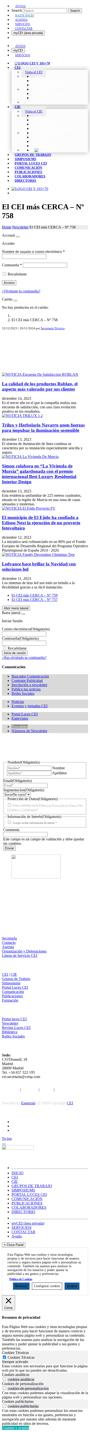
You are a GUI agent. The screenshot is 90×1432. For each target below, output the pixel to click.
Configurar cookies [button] (47, 1286)
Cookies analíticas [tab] (15, 1375)
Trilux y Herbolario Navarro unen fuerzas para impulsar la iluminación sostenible (43, 427)
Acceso (9, 283)
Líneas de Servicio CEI (19, 955)
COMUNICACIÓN (27, 1199)
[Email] (45, 361)
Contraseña (12, 265)
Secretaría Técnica (53, 328)
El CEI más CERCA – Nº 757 (35, 600)
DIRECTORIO (23, 1212)
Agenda (8, 947)
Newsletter (20, 227)
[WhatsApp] (45, 368)
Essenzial (28, 1103)
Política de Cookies (20, 1279)
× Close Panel (14, 1245)
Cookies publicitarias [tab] (18, 1401)
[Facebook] (45, 338)
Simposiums (11, 983)
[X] (45, 345)
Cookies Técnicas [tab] (15, 1353)
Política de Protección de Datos (57, 805)
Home (6, 227)
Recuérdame (17, 274)
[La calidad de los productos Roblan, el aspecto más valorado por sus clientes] (40, 374)
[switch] (4, 1379)
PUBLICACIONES (27, 1203)
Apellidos (59, 773)
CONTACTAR (23, 1232)
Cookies (46, 1090)
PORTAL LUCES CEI (29, 1194)
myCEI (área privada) (28, 33)
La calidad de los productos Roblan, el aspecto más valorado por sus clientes (40, 386)
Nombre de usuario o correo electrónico (33, 252)
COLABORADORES (29, 1207)
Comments (11, 830)
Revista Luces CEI (16, 1028)
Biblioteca (9, 1032)
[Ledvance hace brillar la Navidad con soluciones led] (38, 555)
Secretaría (9, 938)
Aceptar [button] (72, 1286)
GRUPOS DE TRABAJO (32, 1186)
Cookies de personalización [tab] (22, 1384)
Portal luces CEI (14, 1019)
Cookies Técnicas (21, 1357)
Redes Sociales (13, 1036)
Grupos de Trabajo (16, 979)
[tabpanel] (45, 1368)
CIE (14, 974)
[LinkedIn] (45, 353)
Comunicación (13, 992)
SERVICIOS (21, 1228)
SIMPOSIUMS (23, 1190)
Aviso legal (10, 1090)
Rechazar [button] (21, 1286)
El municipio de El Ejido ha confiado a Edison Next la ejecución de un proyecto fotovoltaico (41, 523)
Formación (10, 1000)
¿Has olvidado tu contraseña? (24, 658)
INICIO (18, 1173)
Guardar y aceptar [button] (15, 1428)
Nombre (58, 768)
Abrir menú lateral (16, 608)
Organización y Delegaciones (24, 951)
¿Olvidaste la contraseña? (21, 291)
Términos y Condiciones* (22, 809)
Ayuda (17, 1236)
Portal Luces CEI (15, 987)
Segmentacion (23, 790)
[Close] (18, 236)
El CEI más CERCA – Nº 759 (35, 595)
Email (17, 781)
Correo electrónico (26, 629)
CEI (5, 974)
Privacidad (30, 1090)
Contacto (9, 943)
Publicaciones (12, 996)
